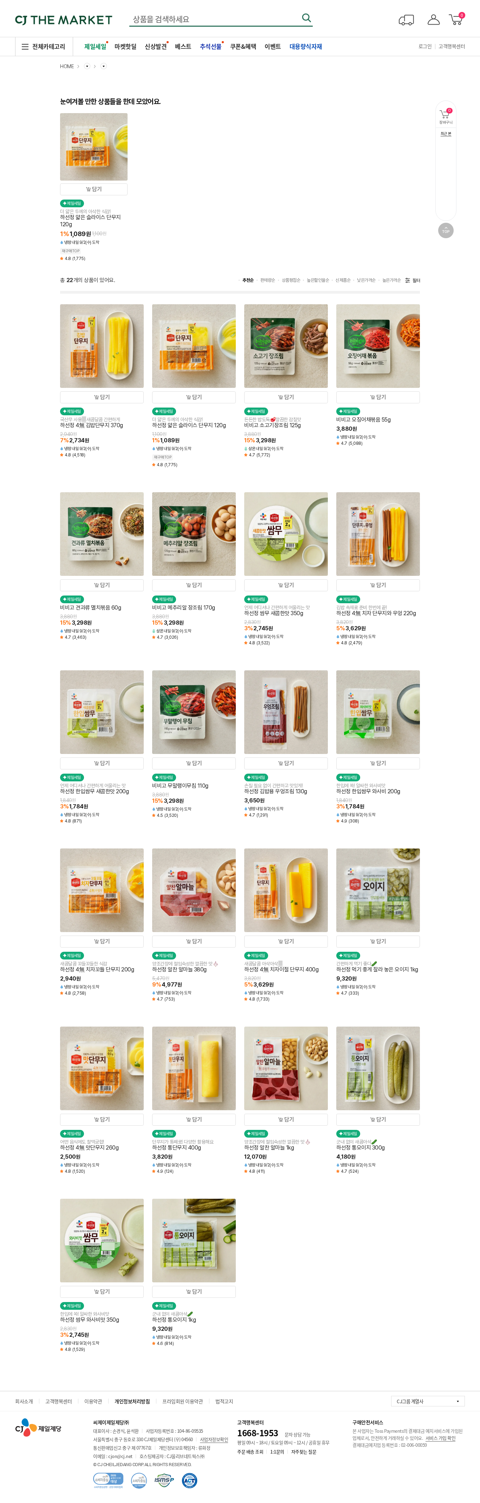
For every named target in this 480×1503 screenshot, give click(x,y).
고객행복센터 (452, 46)
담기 (97, 189)
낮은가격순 (366, 280)
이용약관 (93, 1401)
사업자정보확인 (214, 1439)
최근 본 (446, 133)
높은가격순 (391, 280)
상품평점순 (291, 280)
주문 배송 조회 (250, 1451)
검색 (306, 18)
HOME (67, 66)
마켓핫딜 (125, 46)
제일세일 (95, 46)
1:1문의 (277, 1451)
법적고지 (224, 1401)
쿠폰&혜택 (243, 46)
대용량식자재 (306, 46)
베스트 (183, 46)
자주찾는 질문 (304, 1451)
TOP (446, 230)
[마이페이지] (432, 20)
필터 (416, 280)
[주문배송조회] (406, 20)
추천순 (248, 280)
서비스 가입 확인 (441, 1437)
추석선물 (211, 46)
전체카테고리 (48, 46)
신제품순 (343, 280)
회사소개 (24, 1401)
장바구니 (447, 116)
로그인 (425, 46)
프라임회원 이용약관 (182, 1401)
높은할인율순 (318, 280)
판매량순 (267, 280)
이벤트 (273, 46)
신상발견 (156, 46)
